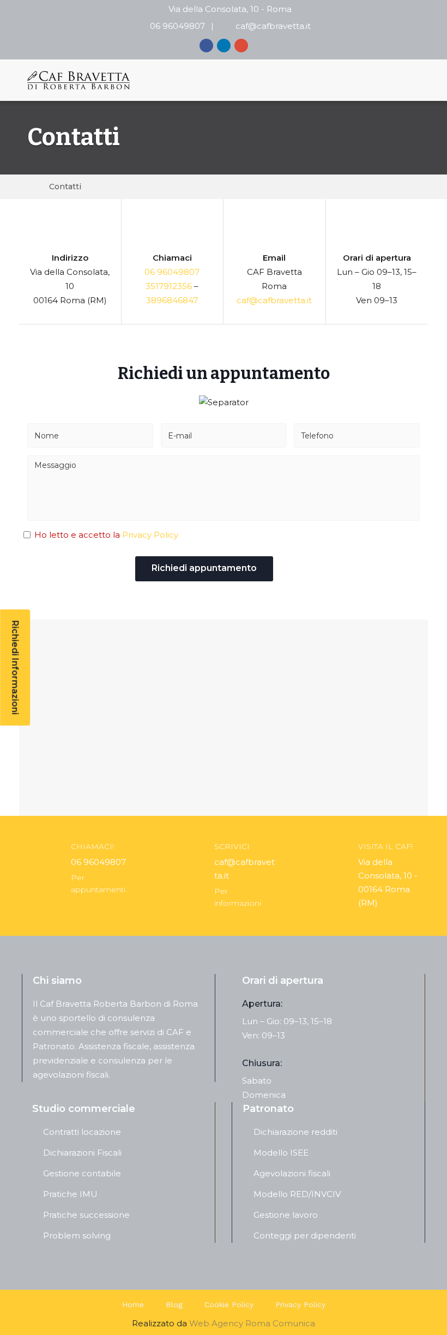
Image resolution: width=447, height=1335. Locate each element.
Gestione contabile (82, 1173)
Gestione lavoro (285, 1215)
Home (133, 1304)
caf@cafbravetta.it (273, 26)
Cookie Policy (228, 1304)
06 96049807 (177, 26)
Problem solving (77, 1235)
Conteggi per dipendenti (304, 1235)
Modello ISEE (281, 1152)
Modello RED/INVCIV (297, 1194)
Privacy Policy (150, 535)
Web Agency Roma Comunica (252, 1323)
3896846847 (172, 300)
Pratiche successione (86, 1215)
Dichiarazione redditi (295, 1132)
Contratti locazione (82, 1132)
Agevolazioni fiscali (291, 1173)
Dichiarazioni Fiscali (82, 1152)
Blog (174, 1304)
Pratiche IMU (70, 1194)
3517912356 (169, 286)
